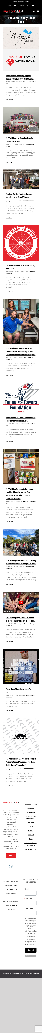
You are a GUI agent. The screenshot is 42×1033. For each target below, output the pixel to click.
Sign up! (31, 950)
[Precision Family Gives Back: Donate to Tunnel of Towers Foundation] (21, 398)
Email (27, 889)
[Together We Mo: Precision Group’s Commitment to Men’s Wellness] (21, 179)
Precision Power (11, 885)
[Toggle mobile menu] (38, 11)
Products (30, 808)
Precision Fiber (11, 889)
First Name (29, 899)
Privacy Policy (30, 849)
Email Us (11, 909)
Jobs (31, 839)
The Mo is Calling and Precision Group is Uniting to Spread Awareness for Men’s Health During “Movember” (21, 761)
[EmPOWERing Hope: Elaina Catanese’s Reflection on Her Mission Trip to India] (21, 602)
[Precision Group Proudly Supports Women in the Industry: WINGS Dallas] (21, 49)
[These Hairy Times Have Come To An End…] (21, 666)
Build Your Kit (11, 893)
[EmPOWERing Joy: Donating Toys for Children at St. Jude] (21, 120)
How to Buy (31, 812)
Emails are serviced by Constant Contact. (30, 943)
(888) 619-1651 (25, 1)
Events (30, 831)
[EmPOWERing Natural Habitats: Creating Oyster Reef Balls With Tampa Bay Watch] (21, 542)
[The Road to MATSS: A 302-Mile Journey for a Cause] (21, 243)
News (31, 827)
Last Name (29, 908)
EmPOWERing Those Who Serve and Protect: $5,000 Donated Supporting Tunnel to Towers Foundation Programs (20, 351)
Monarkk (36, 973)
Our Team (30, 823)
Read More (9, 99)
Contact (31, 835)
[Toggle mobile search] (34, 11)
